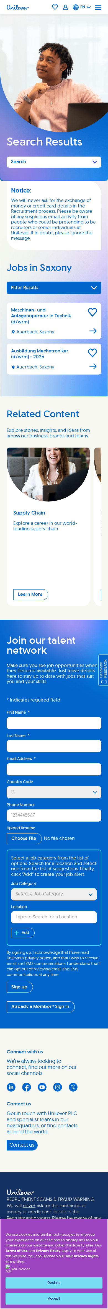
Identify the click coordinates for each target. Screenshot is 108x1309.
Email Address (21, 759)
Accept (54, 1298)
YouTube (42, 1087)
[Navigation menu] (98, 7)
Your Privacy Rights (82, 1256)
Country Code (20, 782)
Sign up (19, 987)
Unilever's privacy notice (29, 958)
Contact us (21, 1145)
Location (19, 907)
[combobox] (54, 894)
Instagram (57, 1087)
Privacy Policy (48, 1251)
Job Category (23, 884)
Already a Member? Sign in (40, 1006)
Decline (54, 1283)
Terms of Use (17, 1251)
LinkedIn (11, 1087)
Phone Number (21, 805)
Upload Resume (21, 828)
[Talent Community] (65, 7)
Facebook (26, 1087)
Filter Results (24, 287)
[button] (92, 312)
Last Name (18, 736)
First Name (18, 713)
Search (18, 162)
